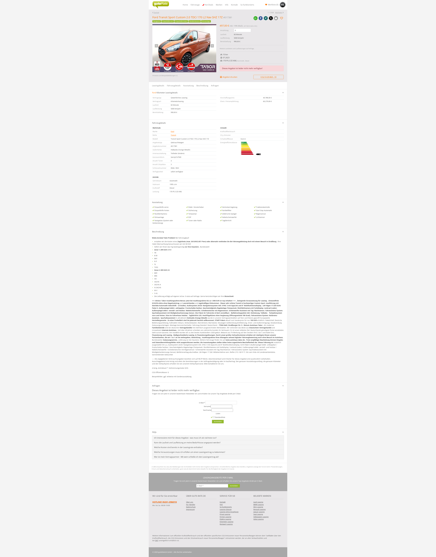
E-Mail (202, 403)
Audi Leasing (258, 502)
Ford (172, 131)
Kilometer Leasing (226, 522)
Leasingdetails (158, 85)
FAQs (154, 432)
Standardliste (219, 417)
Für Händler (190, 504)
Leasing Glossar (226, 509)
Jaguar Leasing (259, 512)
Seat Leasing (258, 514)
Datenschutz (191, 507)
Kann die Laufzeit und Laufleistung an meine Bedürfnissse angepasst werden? (187, 442)
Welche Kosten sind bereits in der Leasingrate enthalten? (178, 447)
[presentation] (156, 46)
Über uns (189, 502)
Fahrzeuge (195, 5)
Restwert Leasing (226, 524)
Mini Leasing (258, 507)
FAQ (221, 504)
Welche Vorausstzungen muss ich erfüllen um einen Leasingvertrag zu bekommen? (189, 452)
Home (185, 5)
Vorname (207, 406)
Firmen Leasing (225, 517)
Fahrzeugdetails (174, 85)
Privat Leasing (225, 514)
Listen (218, 413)
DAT (156, 540)
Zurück (156, 12)
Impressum (190, 509)
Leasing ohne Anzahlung (229, 512)
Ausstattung (188, 85)
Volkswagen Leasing (261, 517)
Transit (173, 135)
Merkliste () (273, 4)
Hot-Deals (209, 5)
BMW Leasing (258, 504)
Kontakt (234, 5)
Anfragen (215, 85)
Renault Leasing (259, 509)
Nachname (207, 410)
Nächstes (278, 12)
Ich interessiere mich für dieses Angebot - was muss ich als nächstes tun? (185, 438)
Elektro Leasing (225, 519)
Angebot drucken (229, 77)
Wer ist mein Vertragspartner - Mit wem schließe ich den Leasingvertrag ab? (186, 457)
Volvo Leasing (258, 519)
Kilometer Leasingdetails (165, 92)
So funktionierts (247, 5)
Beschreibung (202, 85)
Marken (219, 5)
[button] (256, 18)
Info (226, 5)
